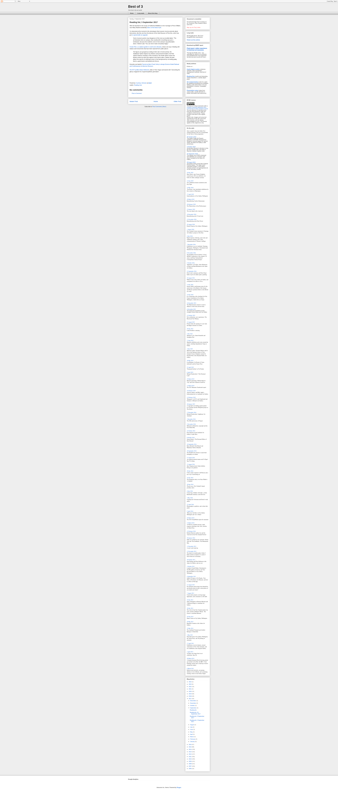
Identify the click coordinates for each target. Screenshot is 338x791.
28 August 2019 (191, 162)
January (192, 741)
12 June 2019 (190, 181)
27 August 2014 (191, 457)
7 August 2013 (190, 593)
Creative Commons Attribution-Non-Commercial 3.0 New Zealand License (197, 108)
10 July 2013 (190, 608)
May (191, 732)
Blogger (179, 787)
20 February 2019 (191, 204)
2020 (190, 691)
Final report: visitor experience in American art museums (197, 49)
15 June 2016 (190, 294)
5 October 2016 (191, 263)
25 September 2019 (192, 153)
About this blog (152, 13)
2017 (190, 698)
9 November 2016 (191, 253)
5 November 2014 (191, 424)
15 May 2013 (190, 628)
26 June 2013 (190, 616)
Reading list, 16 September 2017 (195, 713)
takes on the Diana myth (154, 27)
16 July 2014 (190, 478)
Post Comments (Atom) (159, 106)
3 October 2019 (191, 146)
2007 (190, 766)
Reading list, (193, 710)
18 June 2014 (190, 484)
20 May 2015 (190, 360)
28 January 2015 (191, 404)
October (192, 705)
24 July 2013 (190, 600)
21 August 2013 (191, 585)
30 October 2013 (191, 560)
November (193, 703)
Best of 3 (135, 6)
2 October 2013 (191, 566)
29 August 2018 (191, 224)
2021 (190, 689)
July (191, 727)
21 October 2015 (191, 315)
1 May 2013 (190, 635)
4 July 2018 (190, 236)
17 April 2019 (190, 194)
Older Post (177, 101)
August (192, 724)
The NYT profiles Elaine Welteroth (139, 70)
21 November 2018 (191, 219)
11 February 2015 (191, 397)
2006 (190, 768)
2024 (190, 681)
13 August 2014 (191, 464)
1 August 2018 (190, 229)
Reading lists (191, 76)
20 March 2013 (190, 658)
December (193, 700)
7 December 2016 (191, 244)
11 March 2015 (190, 385)
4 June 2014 (190, 491)
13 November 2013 (191, 551)
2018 (190, 696)
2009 (190, 761)
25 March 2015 (190, 379)
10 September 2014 (191, 451)
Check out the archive (193, 40)
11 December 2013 (191, 546)
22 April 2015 (190, 367)
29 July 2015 (190, 329)
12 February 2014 (191, 531)
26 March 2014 (190, 518)
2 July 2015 (190, 334)
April (191, 734)
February (193, 739)
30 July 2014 (190, 471)
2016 (190, 744)
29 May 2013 (190, 621)
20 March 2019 (190, 199)
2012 (190, 754)
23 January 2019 (191, 209)
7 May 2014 (190, 498)
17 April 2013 (190, 643)
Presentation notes (192, 90)
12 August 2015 (191, 322)
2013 (190, 751)
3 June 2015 (190, 349)
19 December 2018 (191, 214)
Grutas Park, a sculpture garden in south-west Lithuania (145, 47)
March (192, 736)
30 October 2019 (191, 137)
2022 (190, 686)
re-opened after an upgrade (139, 35)
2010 (190, 759)
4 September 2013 (191, 576)
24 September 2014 (191, 444)
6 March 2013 (190, 668)
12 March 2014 (190, 523)
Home (132, 13)
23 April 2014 (190, 504)
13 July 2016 (190, 284)
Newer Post (134, 101)
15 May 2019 (190, 187)
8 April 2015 (190, 372)
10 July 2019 (190, 172)
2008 (190, 763)
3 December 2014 (191, 419)
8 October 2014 (191, 437)
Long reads (140, 13)
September (193, 708)
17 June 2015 (190, 340)
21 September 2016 (191, 271)
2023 (190, 684)
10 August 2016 (191, 278)
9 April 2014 (190, 511)
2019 (190, 693)
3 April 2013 (190, 652)
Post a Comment (137, 93)
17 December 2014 (191, 412)
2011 (190, 756)
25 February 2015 (191, 390)
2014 (190, 749)
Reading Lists (138, 85)
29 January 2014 (191, 538)
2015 (190, 747)
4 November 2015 (191, 309)
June (191, 729)
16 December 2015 (191, 303)
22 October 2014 (191, 431)
